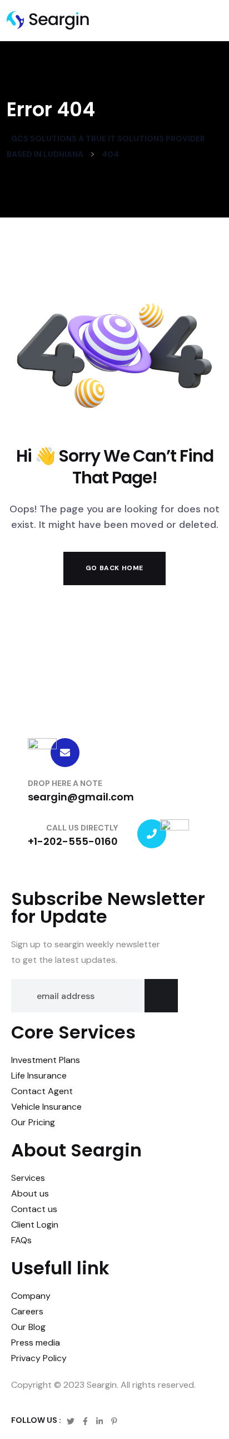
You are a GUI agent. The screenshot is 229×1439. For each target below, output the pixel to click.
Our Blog (28, 1327)
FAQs (21, 1240)
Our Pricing (33, 1122)
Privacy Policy (39, 1358)
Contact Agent (42, 1091)
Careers (27, 1311)
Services (28, 1178)
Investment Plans (45, 1060)
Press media (35, 1342)
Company (31, 1296)
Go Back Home (114, 567)
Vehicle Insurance (46, 1106)
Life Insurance (39, 1075)
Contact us (34, 1209)
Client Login (34, 1224)
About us (30, 1193)
